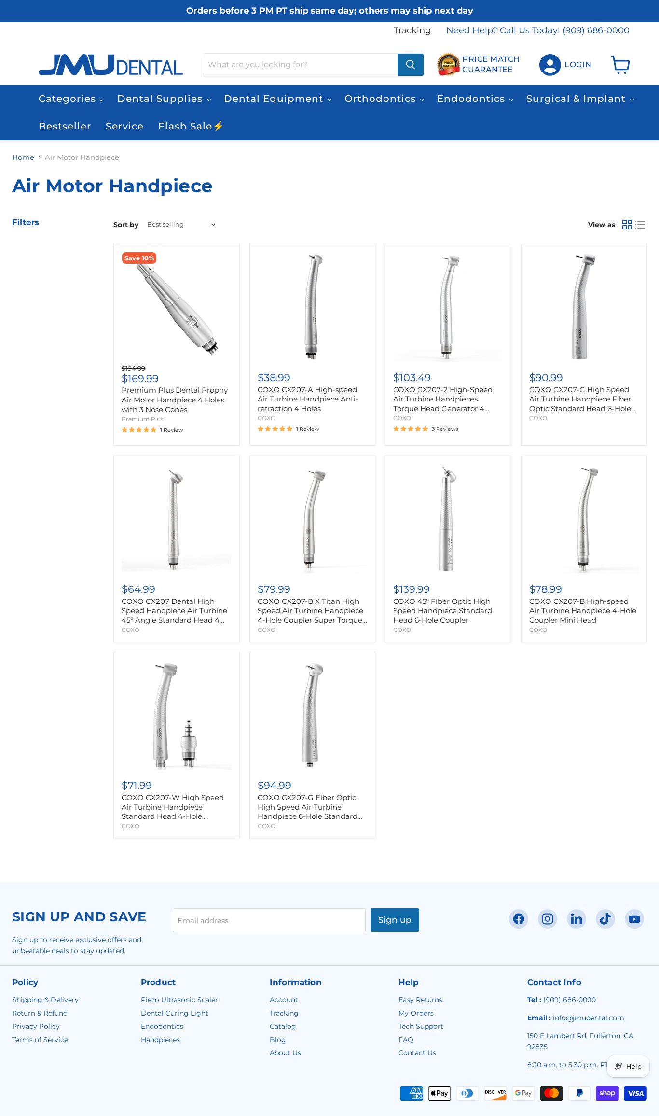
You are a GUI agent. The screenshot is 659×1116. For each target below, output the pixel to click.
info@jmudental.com (588, 1018)
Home (23, 157)
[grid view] (627, 224)
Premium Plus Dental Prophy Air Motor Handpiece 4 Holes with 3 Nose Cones (175, 400)
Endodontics (472, 98)
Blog (278, 1039)
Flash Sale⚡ (191, 126)
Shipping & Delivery (45, 999)
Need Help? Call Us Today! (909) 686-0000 (538, 31)
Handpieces (160, 1039)
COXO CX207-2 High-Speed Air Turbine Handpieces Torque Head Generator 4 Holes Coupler (443, 404)
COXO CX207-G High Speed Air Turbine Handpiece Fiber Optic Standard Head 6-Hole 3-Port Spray (580, 404)
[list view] (640, 224)
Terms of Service (40, 1039)
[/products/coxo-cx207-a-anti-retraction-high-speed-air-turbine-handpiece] (312, 307)
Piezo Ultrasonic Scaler (179, 999)
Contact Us (417, 1052)
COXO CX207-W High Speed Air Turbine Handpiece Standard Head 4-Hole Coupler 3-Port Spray (173, 811)
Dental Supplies (161, 98)
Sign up (395, 920)
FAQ (405, 1039)
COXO (266, 418)
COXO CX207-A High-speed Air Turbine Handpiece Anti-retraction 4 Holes (308, 399)
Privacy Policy (36, 1026)
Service (125, 126)
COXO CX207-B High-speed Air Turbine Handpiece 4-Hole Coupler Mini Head (582, 611)
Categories (69, 98)
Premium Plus (143, 419)
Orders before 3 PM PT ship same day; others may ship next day (329, 11)
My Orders (416, 1013)
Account (284, 999)
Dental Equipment (275, 98)
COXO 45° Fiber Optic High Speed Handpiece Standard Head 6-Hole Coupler (442, 611)
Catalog (283, 1026)
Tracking (412, 31)
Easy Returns (420, 999)
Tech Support (420, 1026)
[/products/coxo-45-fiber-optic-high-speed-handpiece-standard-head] (448, 518)
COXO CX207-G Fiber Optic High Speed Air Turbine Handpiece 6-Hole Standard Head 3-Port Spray (307, 811)
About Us (285, 1052)
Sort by (125, 225)
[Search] (411, 65)
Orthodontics (381, 98)
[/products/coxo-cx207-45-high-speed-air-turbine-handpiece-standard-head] (176, 518)
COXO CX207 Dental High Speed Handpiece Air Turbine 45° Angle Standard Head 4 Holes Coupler (174, 615)
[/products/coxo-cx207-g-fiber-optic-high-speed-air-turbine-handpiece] (584, 307)
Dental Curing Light (174, 1013)
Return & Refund (40, 1013)
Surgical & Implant (577, 98)
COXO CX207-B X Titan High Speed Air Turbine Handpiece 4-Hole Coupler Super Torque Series (310, 615)
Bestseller (65, 126)
